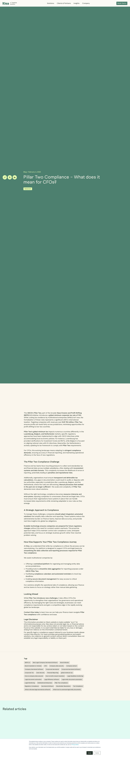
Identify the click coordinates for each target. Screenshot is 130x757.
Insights (76, 3)
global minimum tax (67, 672)
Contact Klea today (31, 612)
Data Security (40, 672)
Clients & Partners (64, 3)
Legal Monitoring (30, 683)
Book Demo (121, 3)
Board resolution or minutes (33, 666)
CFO (45, 666)
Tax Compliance (78, 686)
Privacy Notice (75, 744)
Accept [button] (89, 753)
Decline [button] (97, 753)
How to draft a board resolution (55, 676)
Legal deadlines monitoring (75, 676)
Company (86, 3)
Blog (25, 172)
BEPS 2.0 (27, 662)
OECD (29, 413)
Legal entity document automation (72, 679)
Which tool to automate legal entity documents (67, 689)
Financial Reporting (52, 672)
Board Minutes (64, 662)
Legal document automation (33, 679)
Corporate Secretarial (52, 669)
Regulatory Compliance (32, 686)
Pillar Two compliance (61, 683)
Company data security (57, 666)
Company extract (71, 666)
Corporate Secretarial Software (71, 669)
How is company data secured (34, 676)
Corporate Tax (29, 672)
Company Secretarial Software (34, 669)
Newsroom (27, 189)
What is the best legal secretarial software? (37, 689)
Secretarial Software (47, 686)
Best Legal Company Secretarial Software (45, 662)
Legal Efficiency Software (51, 679)
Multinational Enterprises (45, 683)
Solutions (50, 3)
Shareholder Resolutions (63, 686)
